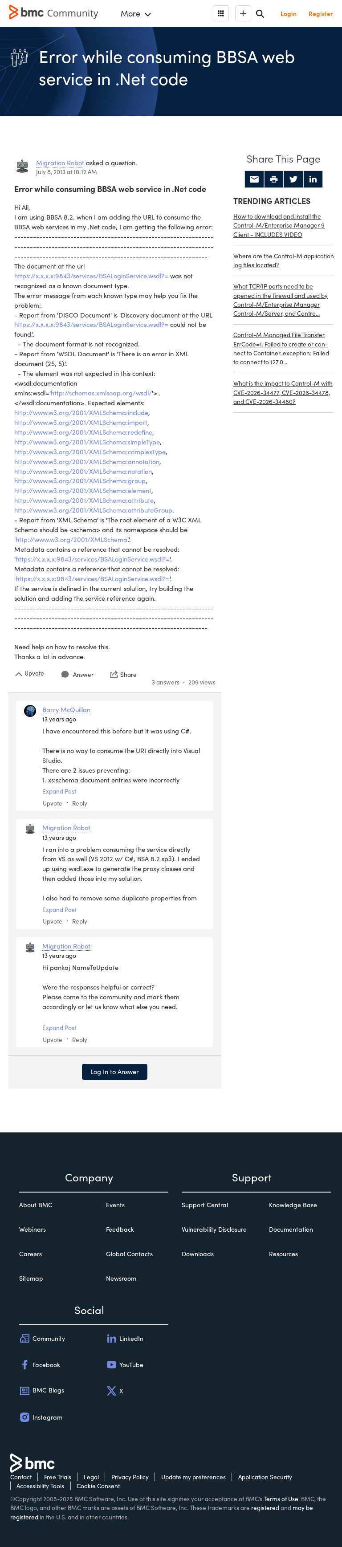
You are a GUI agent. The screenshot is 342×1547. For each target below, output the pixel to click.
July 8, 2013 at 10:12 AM (66, 171)
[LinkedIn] (313, 179)
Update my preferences (193, 1477)
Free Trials (57, 1477)
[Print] (274, 179)
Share (128, 674)
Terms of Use (281, 1498)
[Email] (254, 179)
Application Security (265, 1477)
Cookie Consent (98, 1486)
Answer (83, 674)
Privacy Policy (130, 1477)
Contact (21, 1477)
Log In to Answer (114, 1071)
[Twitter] (293, 179)
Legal (91, 1477)
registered (265, 1507)
